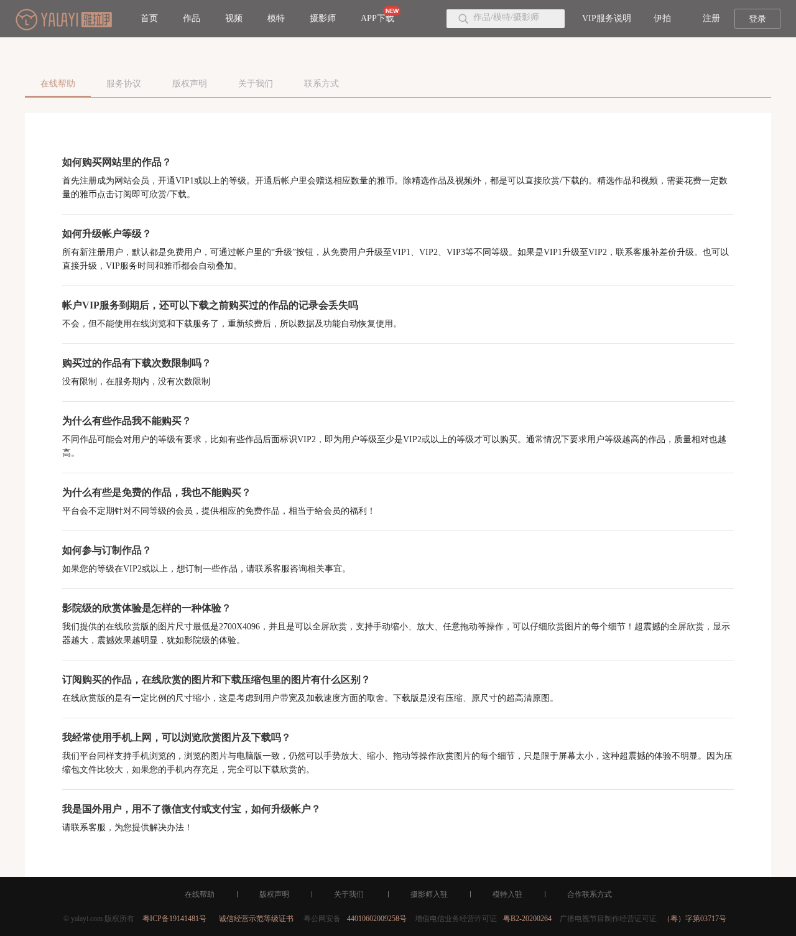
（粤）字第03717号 (694, 918)
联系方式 (321, 83)
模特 (276, 18)
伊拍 (662, 18)
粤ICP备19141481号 (174, 918)
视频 (234, 18)
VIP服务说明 (606, 18)
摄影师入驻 (429, 894)
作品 (191, 18)
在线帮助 (57, 83)
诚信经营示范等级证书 (256, 918)
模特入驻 (507, 894)
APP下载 (377, 18)
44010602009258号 (377, 918)
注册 (711, 18)
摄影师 (323, 18)
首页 (149, 18)
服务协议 (123, 83)
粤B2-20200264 (527, 918)
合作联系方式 (589, 894)
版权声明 (189, 83)
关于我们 (255, 83)
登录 (757, 19)
